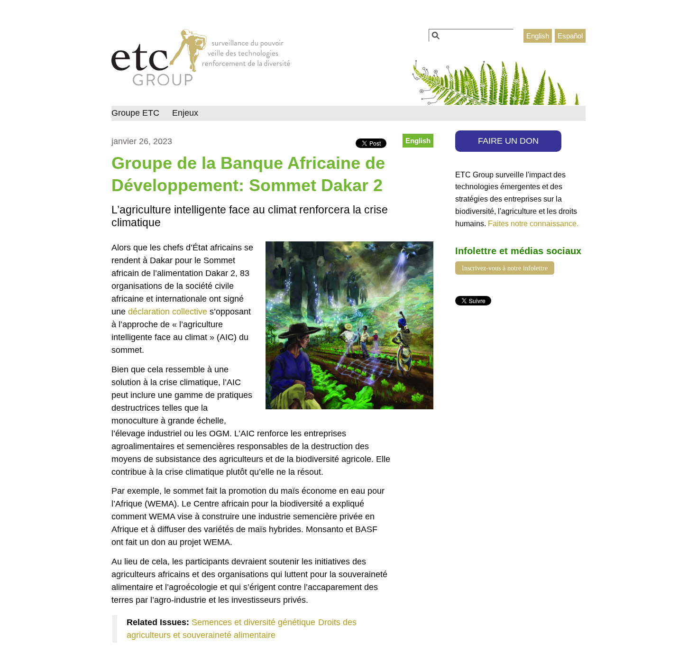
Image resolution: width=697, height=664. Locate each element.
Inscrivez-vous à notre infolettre (505, 268)
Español (570, 36)
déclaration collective (167, 311)
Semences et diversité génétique (253, 622)
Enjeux (185, 113)
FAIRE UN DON (508, 141)
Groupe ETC (135, 113)
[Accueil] (200, 60)
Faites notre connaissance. (533, 223)
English (537, 36)
